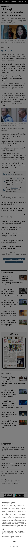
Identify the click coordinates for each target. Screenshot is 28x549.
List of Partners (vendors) (7, 537)
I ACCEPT (14, 541)
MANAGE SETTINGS (14, 546)
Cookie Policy (22, 519)
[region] (14, 523)
